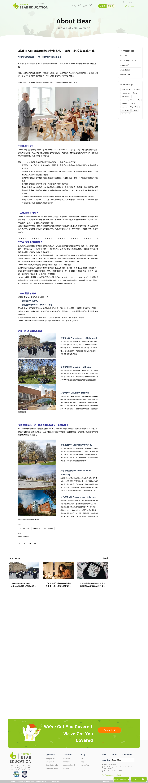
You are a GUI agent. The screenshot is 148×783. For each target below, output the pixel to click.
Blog (82, 762)
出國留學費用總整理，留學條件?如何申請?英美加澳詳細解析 (92, 585)
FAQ (82, 758)
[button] (119, 6)
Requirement (126, 93)
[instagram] (85, 5)
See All (105, 558)
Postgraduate (48, 528)
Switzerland (125, 110)
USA (19, 533)
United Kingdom (24, 536)
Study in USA (50, 758)
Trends (132, 103)
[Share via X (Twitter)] (25, 543)
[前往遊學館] (106, 6)
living (135, 93)
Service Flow (85, 765)
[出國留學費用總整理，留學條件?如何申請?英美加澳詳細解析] (92, 570)
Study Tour (66, 768)
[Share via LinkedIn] (30, 543)
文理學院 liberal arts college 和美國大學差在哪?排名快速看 (23, 585)
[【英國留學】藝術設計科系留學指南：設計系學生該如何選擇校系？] (58, 570)
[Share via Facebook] (19, 543)
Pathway (124, 107)
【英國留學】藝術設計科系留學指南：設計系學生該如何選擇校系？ (58, 585)
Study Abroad (24, 528)
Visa (139, 100)
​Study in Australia (52, 768)
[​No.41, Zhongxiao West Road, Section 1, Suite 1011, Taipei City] (118, 767)
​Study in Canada (52, 765)
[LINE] (17, 767)
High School (134, 107)
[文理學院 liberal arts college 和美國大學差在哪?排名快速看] (24, 570)
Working (124, 103)
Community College (128, 100)
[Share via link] (35, 543)
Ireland (135, 110)
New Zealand (126, 114)
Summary (36, 528)
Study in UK (50, 762)
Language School (69, 765)
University (66, 758)
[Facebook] (74, 5)
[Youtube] (90, 5)
